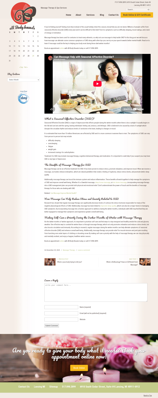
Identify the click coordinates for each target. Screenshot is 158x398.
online (62, 48)
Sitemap (53, 386)
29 (33, 56)
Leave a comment (84, 250)
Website (82, 319)
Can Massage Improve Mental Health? (63, 193)
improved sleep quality (108, 206)
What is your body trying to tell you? (69, 262)
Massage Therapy (69, 250)
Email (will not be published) (93, 313)
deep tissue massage (102, 182)
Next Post (133, 259)
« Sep (21, 67)
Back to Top (148, 396)
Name (85, 307)
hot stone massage (120, 182)
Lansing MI (39, 386)
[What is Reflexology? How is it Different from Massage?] (145, 265)
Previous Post (63, 259)
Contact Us (24, 386)
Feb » (26, 67)
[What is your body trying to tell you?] (50, 265)
